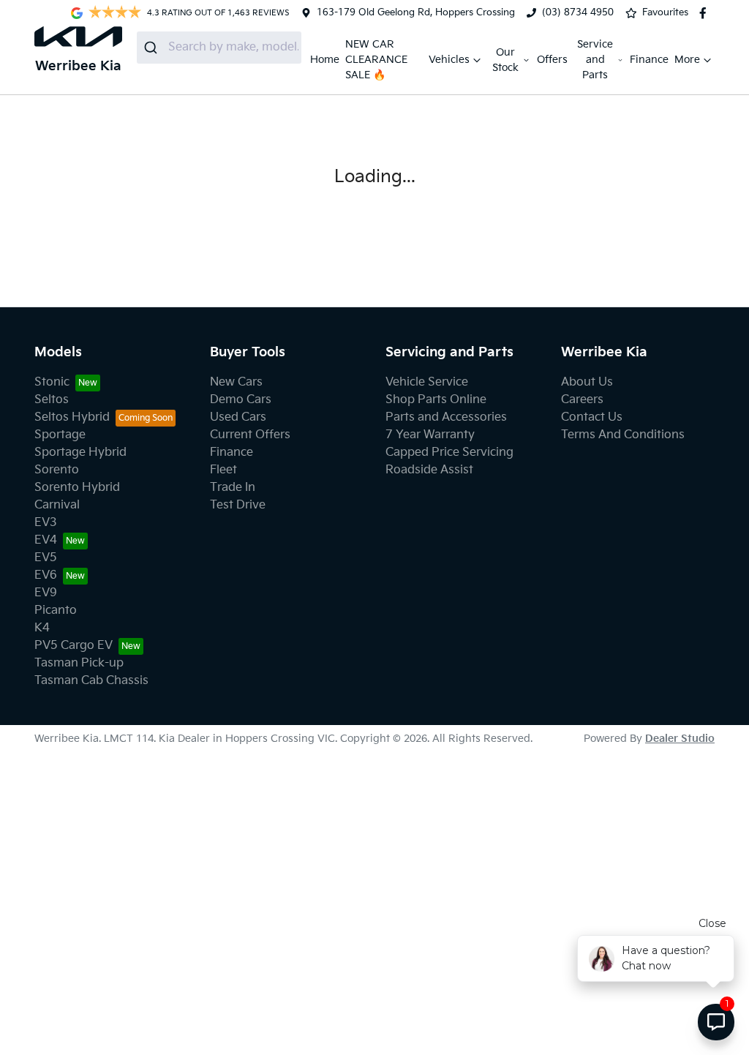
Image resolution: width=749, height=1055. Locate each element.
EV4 (45, 540)
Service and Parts (595, 59)
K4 (42, 628)
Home (324, 59)
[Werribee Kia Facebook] (706, 13)
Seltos (51, 400)
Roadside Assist (429, 470)
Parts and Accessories (446, 417)
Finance (649, 59)
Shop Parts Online (435, 400)
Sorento (56, 470)
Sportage (60, 435)
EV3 (45, 523)
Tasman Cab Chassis (91, 681)
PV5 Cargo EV (73, 646)
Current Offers (250, 435)
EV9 (45, 593)
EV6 (45, 575)
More (687, 59)
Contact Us (591, 417)
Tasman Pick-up (79, 663)
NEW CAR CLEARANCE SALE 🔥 (376, 59)
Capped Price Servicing (449, 452)
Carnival (57, 505)
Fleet (223, 470)
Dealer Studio (680, 738)
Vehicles (449, 59)
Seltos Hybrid (72, 417)
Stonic (51, 382)
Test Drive (238, 505)
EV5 (45, 558)
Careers (582, 400)
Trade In (232, 488)
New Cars (236, 382)
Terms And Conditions (623, 435)
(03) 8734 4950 (578, 12)
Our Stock (505, 60)
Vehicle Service (426, 382)
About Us (587, 382)
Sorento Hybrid (77, 488)
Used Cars (238, 417)
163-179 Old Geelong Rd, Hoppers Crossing (416, 12)
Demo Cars (240, 400)
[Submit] (152, 47)
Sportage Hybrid (80, 452)
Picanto (55, 610)
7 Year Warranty (430, 435)
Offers (552, 59)
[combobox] (219, 47)
